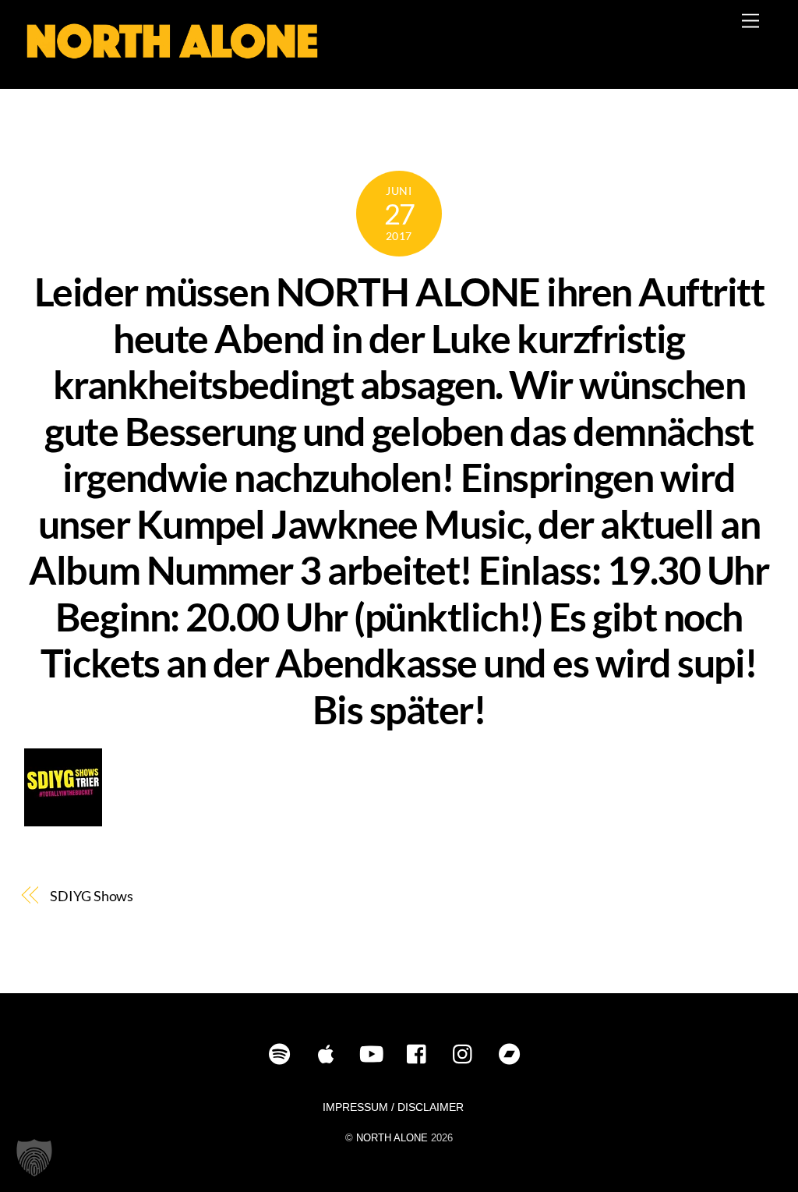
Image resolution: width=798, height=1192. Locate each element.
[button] (34, 1157)
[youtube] (374, 1054)
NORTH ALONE (392, 1138)
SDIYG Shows (91, 895)
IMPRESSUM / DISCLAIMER (393, 1107)
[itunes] (328, 1054)
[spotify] (282, 1054)
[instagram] (466, 1054)
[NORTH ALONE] (172, 60)
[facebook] (420, 1054)
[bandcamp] (512, 1054)
